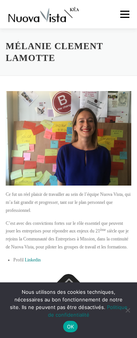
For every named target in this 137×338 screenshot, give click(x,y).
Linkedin (33, 260)
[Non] (127, 310)
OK (70, 327)
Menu (123, 14)
